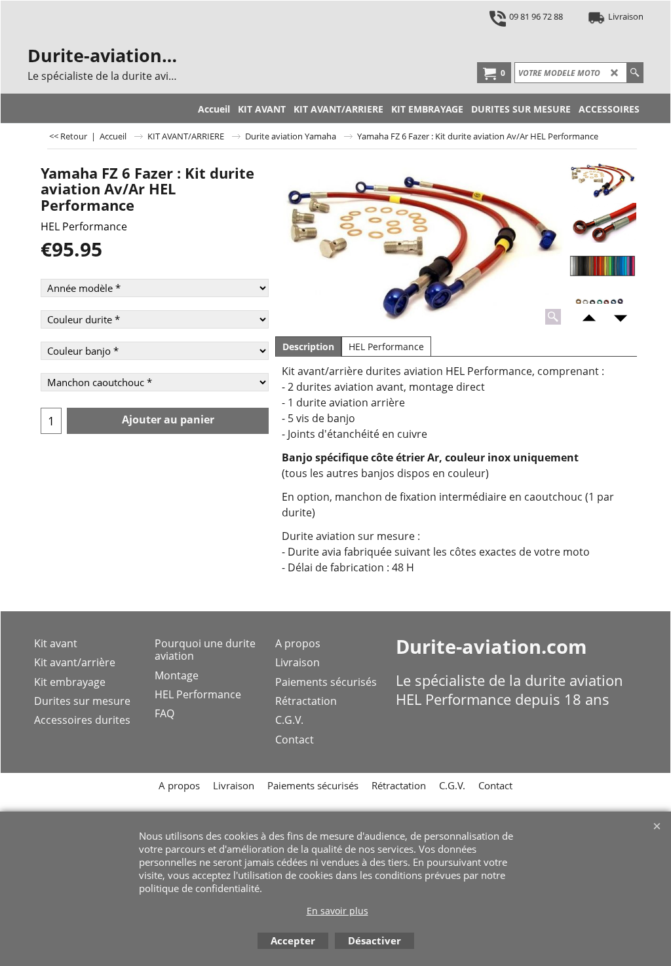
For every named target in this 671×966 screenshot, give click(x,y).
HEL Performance (84, 226)
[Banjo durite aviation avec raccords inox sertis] (602, 223)
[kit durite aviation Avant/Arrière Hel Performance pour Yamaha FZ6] (420, 244)
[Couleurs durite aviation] (602, 266)
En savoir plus (337, 910)
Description (308, 346)
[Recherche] (634, 72)
